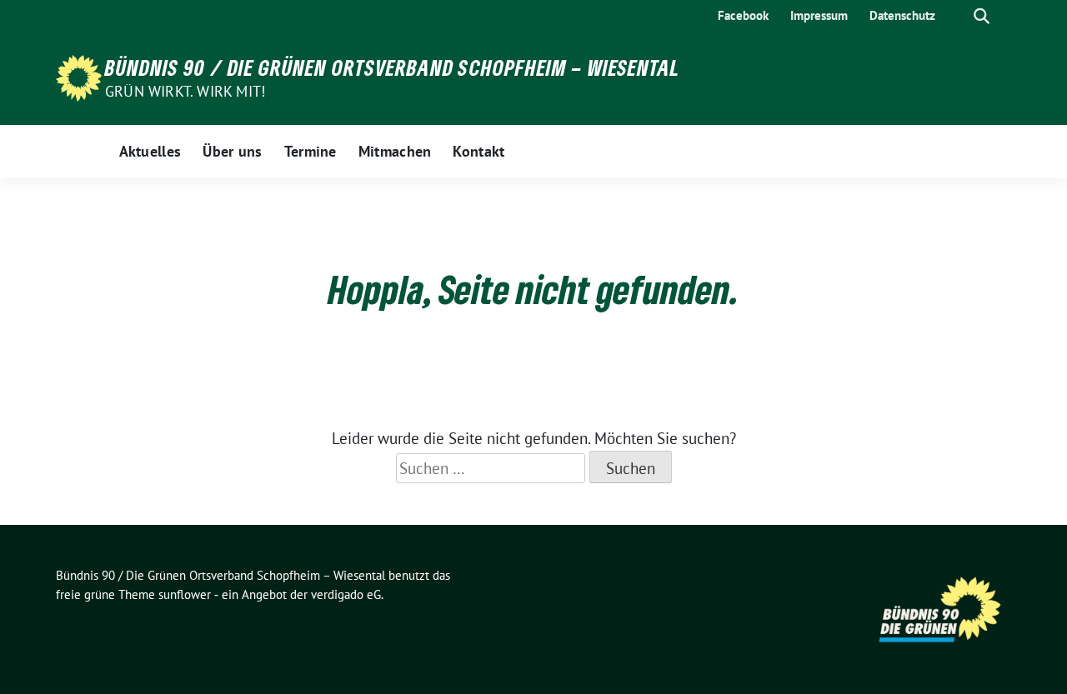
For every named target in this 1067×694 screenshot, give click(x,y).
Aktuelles (150, 151)
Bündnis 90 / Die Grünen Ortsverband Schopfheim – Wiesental (392, 67)
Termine (310, 151)
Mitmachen (395, 151)
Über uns (232, 151)
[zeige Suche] (981, 16)
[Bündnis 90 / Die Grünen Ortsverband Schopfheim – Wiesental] (79, 77)
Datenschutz (902, 15)
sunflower (184, 594)
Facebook (743, 15)
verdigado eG (346, 594)
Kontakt (478, 151)
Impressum (819, 15)
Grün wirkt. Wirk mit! (185, 91)
